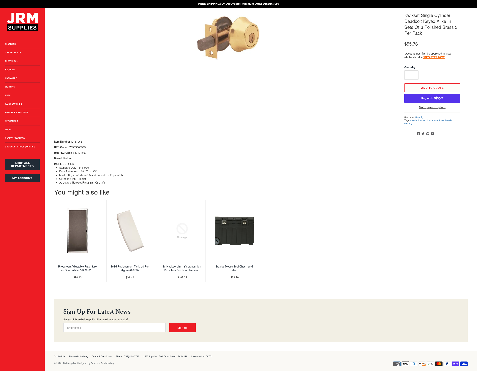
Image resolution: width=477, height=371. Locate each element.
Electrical (11, 61)
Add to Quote (432, 87)
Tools (8, 129)
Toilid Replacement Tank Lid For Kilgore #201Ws (130, 268)
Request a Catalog (78, 356)
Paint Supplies (13, 104)
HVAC (8, 95)
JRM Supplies (69, 363)
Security (10, 69)
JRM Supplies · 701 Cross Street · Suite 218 (165, 356)
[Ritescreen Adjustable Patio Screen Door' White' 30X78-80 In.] (77, 231)
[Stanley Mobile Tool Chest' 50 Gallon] (234, 231)
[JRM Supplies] (22, 22)
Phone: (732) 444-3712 (127, 356)
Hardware (11, 78)
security (408, 123)
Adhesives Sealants (16, 112)
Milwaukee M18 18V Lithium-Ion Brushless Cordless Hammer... (182, 268)
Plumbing (10, 44)
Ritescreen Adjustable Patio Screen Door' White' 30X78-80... (77, 268)
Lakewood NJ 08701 (201, 356)
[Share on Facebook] (418, 134)
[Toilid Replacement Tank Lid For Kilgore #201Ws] (129, 231)
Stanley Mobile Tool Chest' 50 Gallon (234, 268)
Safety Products (15, 138)
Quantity (409, 67)
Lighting (10, 86)
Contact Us (59, 356)
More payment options (432, 107)
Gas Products (13, 52)
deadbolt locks (417, 120)
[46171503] (228, 37)
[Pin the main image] (427, 134)
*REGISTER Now (434, 57)
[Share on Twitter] (422, 134)
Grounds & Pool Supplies (20, 146)
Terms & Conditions (102, 356)
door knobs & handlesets (439, 120)
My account (22, 178)
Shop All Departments (22, 164)
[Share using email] (433, 134)
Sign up (182, 327)
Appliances (11, 121)
